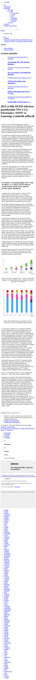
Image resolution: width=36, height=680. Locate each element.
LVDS (13, 14)
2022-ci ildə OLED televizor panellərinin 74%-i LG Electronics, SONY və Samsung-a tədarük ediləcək (18, 40)
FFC (12, 16)
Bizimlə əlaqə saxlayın (10, 25)
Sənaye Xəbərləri (9, 50)
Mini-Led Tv (8, 428)
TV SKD (10, 22)
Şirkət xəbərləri (8, 48)
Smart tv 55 (10, 430)
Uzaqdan (13, 21)
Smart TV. (3, 430)
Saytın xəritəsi (11, 427)
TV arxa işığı (14, 13)
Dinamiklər (14, 19)
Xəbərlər (6, 24)
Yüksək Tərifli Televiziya (27, 428)
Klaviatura (14, 18)
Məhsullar (7, 8)
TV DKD (10, 10)
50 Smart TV (16, 428)
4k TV (2, 428)
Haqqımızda (7, 6)
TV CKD (10, 11)
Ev (5, 5)
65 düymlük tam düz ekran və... (19, 102)
